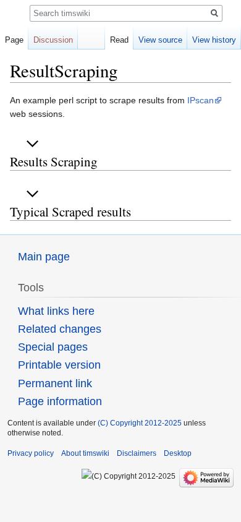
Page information (60, 401)
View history (214, 40)
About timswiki (85, 453)
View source (160, 40)
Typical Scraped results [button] (70, 211)
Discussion (53, 40)
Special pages (53, 347)
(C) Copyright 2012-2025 (140, 423)
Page (14, 40)
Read (119, 40)
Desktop (178, 453)
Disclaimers (136, 453)
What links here (56, 311)
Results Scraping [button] (54, 161)
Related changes (59, 329)
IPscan (200, 100)
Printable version (59, 365)
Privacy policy (30, 453)
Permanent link (55, 383)
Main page (44, 256)
